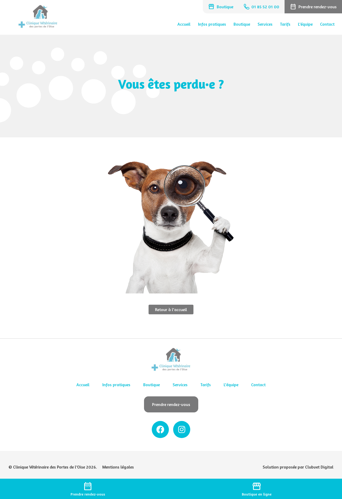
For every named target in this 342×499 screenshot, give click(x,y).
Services (265, 24)
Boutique (242, 24)
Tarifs (285, 24)
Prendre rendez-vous (171, 404)
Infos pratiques (212, 24)
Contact (327, 24)
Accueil (184, 24)
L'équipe (305, 24)
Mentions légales (118, 467)
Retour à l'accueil (171, 309)
